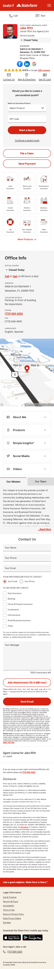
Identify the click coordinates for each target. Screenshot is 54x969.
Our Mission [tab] (13, 481)
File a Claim (27, 153)
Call (7, 276)
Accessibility (8, 906)
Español (7, 5)
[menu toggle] (49, 5)
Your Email (10, 568)
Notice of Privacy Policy (13, 914)
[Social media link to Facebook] (20, 64)
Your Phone (10, 558)
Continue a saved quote (27, 140)
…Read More (44, 529)
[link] (27, 5)
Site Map (7, 923)
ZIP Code (14, 119)
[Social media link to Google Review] (34, 64)
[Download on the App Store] (12, 937)
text (15, 276)
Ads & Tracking (9, 897)
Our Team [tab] (40, 481)
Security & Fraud (10, 902)
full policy (24, 827)
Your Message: (12, 645)
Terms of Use (9, 910)
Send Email (27, 701)
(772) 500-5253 (14, 313)
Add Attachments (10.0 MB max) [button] (27, 682)
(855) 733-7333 (8, 742)
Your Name (10, 547)
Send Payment (27, 163)
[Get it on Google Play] (32, 937)
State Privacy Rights (12, 918)
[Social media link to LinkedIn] (27, 64)
